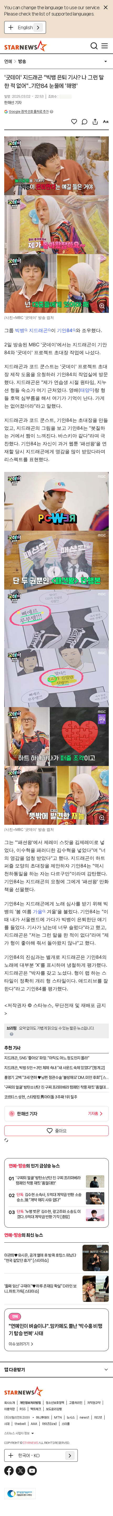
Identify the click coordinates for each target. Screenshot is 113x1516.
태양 (85, 390)
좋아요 (60, 1130)
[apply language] (38, 27)
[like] (74, 121)
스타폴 (66, 1423)
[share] (95, 121)
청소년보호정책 (55, 1402)
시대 (6, 1423)
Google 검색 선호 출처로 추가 (28, 111)
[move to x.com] (20, 1470)
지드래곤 (38, 330)
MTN (58, 1417)
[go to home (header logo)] (26, 46)
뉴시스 (71, 1417)
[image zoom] (102, 306)
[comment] (84, 121)
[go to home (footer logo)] (24, 1391)
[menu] (104, 46)
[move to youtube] (32, 1470)
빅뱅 (19, 330)
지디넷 (98, 1417)
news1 (84, 1417)
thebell (20, 1423)
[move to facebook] (9, 1470)
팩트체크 (35, 1409)
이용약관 (9, 1409)
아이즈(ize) (49, 1423)
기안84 (65, 330)
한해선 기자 (13, 103)
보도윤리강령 (54, 1409)
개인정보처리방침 (30, 1402)
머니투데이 (42, 1417)
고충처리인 (75, 1402)
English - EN (30, 27)
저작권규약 (93, 1402)
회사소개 (9, 1402)
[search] (94, 46)
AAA (34, 1423)
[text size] (105, 121)
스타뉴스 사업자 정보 (16, 1433)
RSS (22, 1409)
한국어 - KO (29, 1455)
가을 (37, 911)
